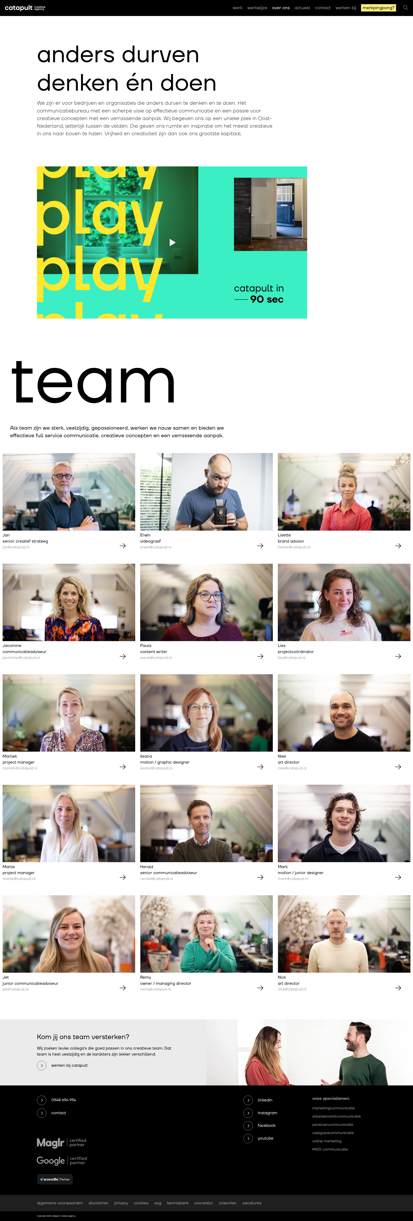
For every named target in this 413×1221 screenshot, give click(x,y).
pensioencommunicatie (332, 1124)
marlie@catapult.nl (19, 878)
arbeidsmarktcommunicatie (336, 1116)
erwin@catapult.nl (155, 547)
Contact (323, 8)
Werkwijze (257, 8)
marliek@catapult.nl (20, 768)
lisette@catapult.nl (294, 547)
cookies (141, 1203)
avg (157, 1203)
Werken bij (346, 8)
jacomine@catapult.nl (21, 657)
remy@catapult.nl (155, 989)
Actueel (302, 8)
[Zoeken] (405, 7)
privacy (121, 1203)
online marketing (326, 1141)
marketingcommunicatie (333, 1108)
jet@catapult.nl (16, 989)
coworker (228, 1203)
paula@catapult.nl (156, 657)
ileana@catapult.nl (156, 768)
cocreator (203, 1203)
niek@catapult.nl (292, 768)
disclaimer (99, 1203)
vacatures (252, 1203)
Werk (237, 8)
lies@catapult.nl (291, 657)
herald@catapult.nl (156, 878)
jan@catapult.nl (16, 547)
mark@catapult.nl (293, 878)
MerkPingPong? (378, 8)
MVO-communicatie (330, 1149)
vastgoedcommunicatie (333, 1133)
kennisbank (178, 1203)
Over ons (281, 8)
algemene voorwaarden (60, 1203)
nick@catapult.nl (292, 989)
